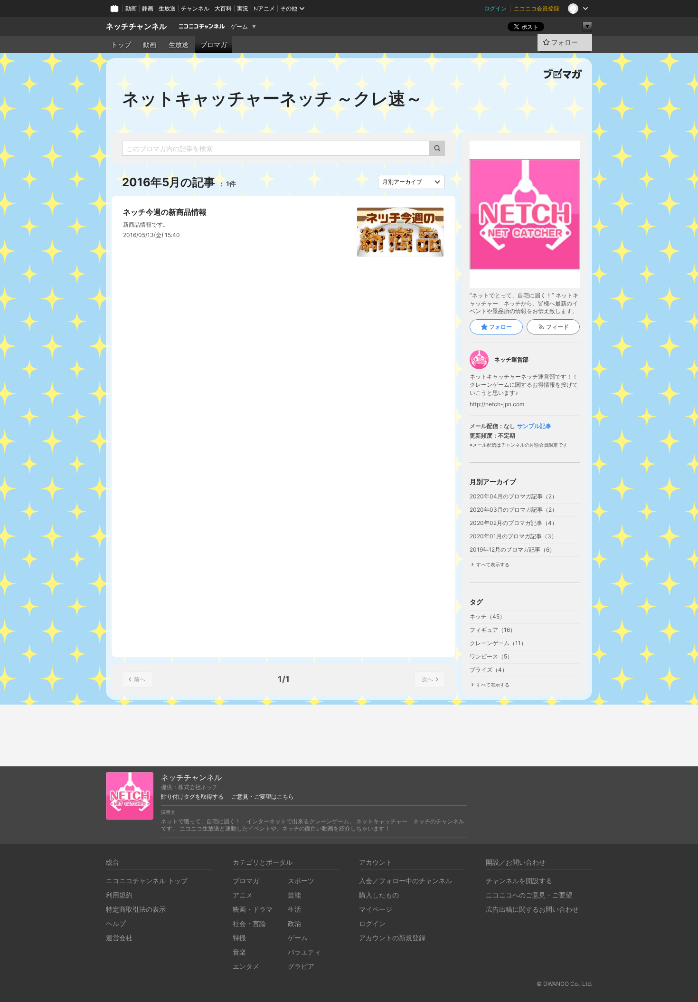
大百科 (223, 8)
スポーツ (301, 881)
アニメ (243, 895)
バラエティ (304, 952)
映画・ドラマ (253, 909)
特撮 (239, 938)
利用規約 (119, 895)
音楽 (239, 952)
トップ (121, 44)
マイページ (375, 909)
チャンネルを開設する (519, 881)
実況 (242, 8)
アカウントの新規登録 (392, 938)
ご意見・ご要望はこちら (262, 797)
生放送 (167, 8)
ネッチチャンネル (136, 26)
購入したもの (379, 895)
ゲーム (239, 26)
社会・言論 (249, 923)
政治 (294, 923)
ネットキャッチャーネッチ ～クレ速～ (272, 98)
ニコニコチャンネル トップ (147, 881)
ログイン (495, 8)
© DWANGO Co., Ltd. (564, 983)
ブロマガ (213, 44)
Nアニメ (264, 8)
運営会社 (119, 938)
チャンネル (195, 8)
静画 (147, 8)
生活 (294, 909)
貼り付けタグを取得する (192, 797)
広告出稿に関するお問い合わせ (532, 909)
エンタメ (246, 966)
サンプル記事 (534, 426)
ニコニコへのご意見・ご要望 (529, 895)
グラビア (301, 966)
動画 (131, 8)
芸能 (294, 895)
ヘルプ (116, 923)
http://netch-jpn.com (497, 404)
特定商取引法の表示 (136, 909)
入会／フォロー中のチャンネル (405, 881)
